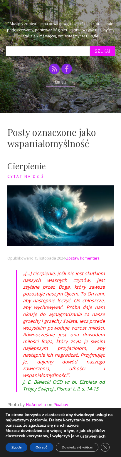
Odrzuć (42, 447)
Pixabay (60, 404)
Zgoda (16, 447)
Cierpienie (26, 165)
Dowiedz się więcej (77, 447)
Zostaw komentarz (83, 258)
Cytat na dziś (25, 176)
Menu (60, 82)
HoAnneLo (36, 404)
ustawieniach (92, 436)
